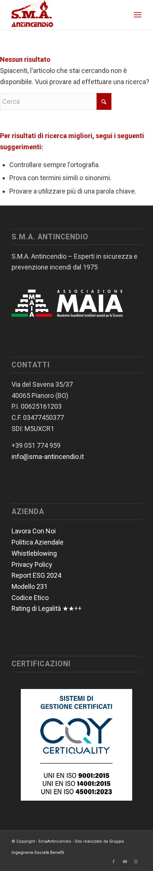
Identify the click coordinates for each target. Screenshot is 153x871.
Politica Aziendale (38, 542)
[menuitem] (137, 15)
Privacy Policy (32, 564)
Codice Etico (30, 598)
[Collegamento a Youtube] (124, 861)
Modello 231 (30, 586)
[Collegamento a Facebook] (113, 861)
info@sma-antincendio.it (48, 456)
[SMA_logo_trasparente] (63, 15)
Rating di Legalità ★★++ (47, 608)
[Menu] (137, 15)
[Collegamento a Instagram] (135, 861)
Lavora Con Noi (34, 531)
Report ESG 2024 (36, 575)
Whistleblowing (34, 553)
